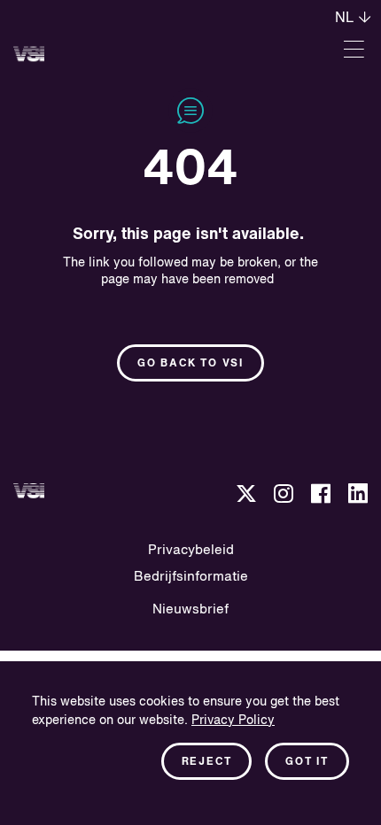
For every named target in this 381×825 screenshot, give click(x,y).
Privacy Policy (233, 720)
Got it (307, 762)
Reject (207, 762)
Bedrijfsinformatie (191, 576)
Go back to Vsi (190, 364)
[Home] (28, 53)
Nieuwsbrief (190, 609)
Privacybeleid (191, 550)
